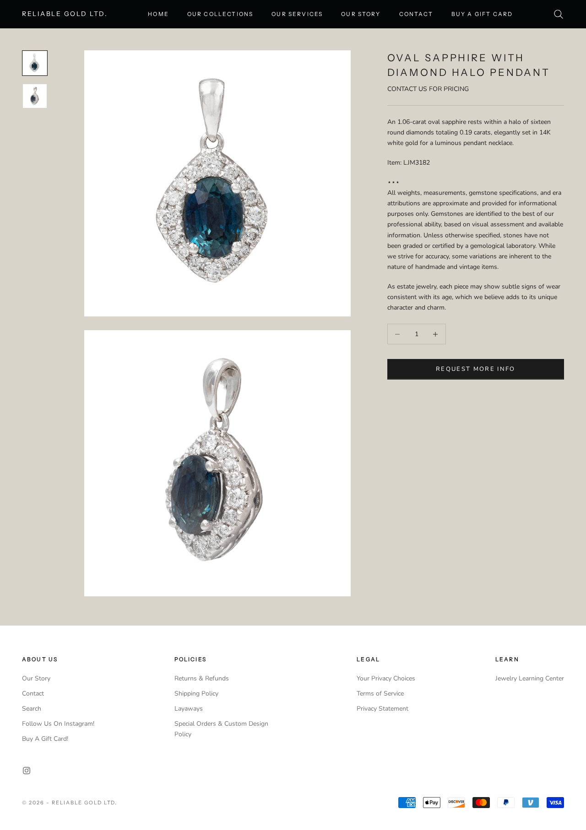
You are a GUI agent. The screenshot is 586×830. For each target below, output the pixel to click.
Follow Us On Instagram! (58, 723)
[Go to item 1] (35, 63)
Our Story (36, 678)
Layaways (188, 708)
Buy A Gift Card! (45, 738)
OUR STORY (360, 14)
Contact (33, 693)
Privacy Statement (382, 708)
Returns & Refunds (201, 678)
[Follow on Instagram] (26, 770)
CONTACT (416, 14)
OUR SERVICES (297, 14)
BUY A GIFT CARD (482, 14)
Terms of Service (380, 693)
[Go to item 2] (35, 96)
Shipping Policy (196, 693)
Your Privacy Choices (386, 678)
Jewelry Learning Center (529, 678)
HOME (158, 14)
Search (31, 708)
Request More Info (475, 369)
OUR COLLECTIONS (220, 14)
